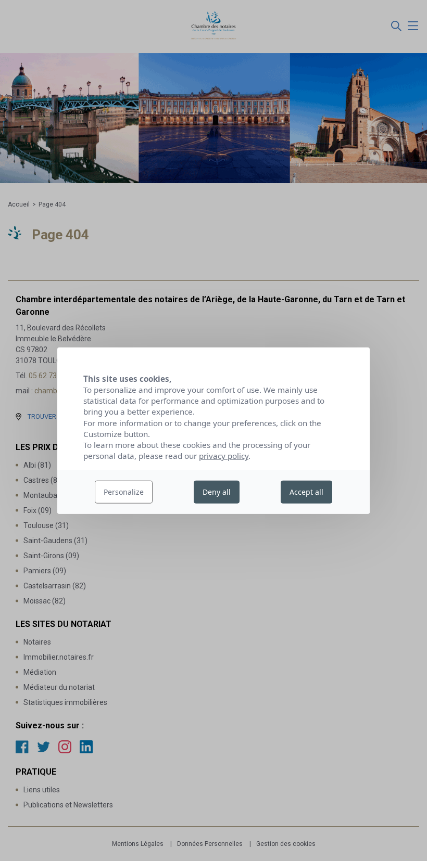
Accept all (306, 492)
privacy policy (223, 456)
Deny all (217, 492)
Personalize (124, 492)
